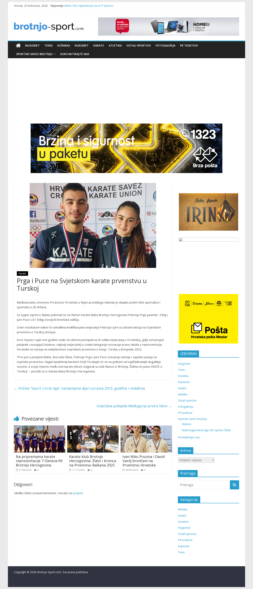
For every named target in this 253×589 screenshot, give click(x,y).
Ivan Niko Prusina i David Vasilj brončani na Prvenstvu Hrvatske (144, 460)
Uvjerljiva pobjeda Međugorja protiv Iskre (134, 405)
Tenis (48, 45)
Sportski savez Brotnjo (34, 54)
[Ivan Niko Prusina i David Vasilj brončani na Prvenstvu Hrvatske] (146, 428)
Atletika (115, 45)
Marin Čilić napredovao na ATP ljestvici (89, 6)
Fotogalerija (165, 45)
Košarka (63, 45)
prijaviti (78, 493)
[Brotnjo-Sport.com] (18, 45)
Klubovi (186, 424)
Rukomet (82, 45)
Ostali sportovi (138, 45)
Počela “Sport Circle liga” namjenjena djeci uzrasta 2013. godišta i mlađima (79, 388)
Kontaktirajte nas (74, 54)
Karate (98, 45)
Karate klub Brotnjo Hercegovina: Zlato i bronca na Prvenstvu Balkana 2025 (92, 460)
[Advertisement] (126, 94)
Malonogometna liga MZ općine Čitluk (206, 430)
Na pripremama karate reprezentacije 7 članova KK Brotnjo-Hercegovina (39, 460)
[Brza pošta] (126, 148)
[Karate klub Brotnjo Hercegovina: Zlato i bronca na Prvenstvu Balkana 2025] (93, 428)
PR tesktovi (189, 45)
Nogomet (32, 45)
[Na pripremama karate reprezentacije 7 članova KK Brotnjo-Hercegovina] (39, 428)
